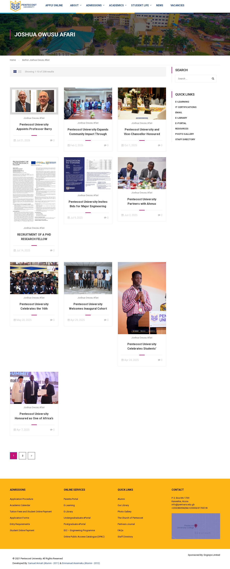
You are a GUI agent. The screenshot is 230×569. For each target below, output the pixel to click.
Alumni (121, 499)
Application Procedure (21, 499)
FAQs (120, 530)
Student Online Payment (22, 530)
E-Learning (182, 101)
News (159, 5)
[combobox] (196, 78)
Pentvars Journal (126, 524)
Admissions (94, 5)
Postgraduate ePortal (75, 524)
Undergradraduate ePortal (77, 517)
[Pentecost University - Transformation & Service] (23, 6)
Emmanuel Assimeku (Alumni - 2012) (81, 563)
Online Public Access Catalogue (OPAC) (84, 536)
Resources (181, 128)
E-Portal (180, 123)
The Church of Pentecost (130, 517)
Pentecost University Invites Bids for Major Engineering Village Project (88, 206)
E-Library (181, 118)
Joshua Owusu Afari (34, 118)
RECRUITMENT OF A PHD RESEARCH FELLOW (34, 237)
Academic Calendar (20, 505)
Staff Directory (185, 139)
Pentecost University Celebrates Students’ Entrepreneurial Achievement (142, 348)
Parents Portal (71, 499)
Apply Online (54, 5)
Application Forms (19, 517)
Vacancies (177, 5)
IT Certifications (185, 107)
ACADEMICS (116, 5)
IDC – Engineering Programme (79, 530)
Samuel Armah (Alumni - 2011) (43, 563)
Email (178, 112)
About (74, 5)
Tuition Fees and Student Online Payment (31, 511)
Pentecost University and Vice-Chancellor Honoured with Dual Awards (142, 134)
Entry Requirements (20, 524)
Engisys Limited (212, 555)
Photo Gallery (184, 134)
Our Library (123, 505)
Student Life (140, 5)
